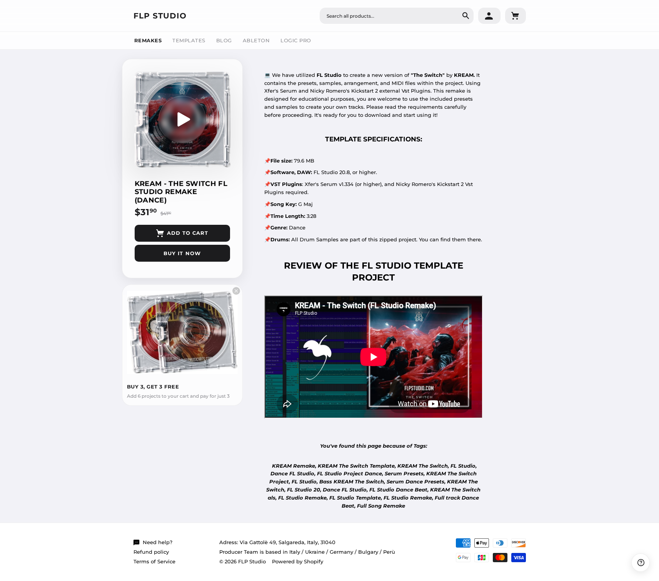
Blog (224, 40)
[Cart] (515, 16)
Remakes (148, 40)
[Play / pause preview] (182, 119)
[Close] (236, 291)
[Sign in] (489, 16)
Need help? (157, 542)
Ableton (256, 40)
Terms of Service (154, 561)
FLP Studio (160, 15)
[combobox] (397, 16)
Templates (188, 40)
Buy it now (181, 253)
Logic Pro (295, 40)
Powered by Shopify (297, 561)
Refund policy (151, 552)
